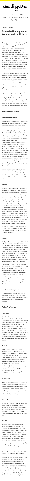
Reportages (15, 17)
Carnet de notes (23, 17)
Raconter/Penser (6, 17)
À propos (8, 14)
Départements (15, 14)
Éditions (22, 14)
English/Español (15, 20)
